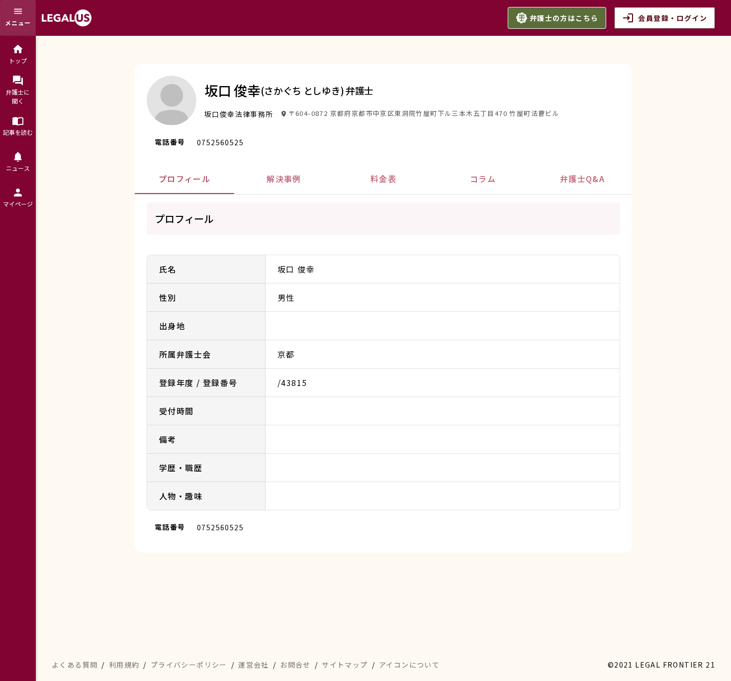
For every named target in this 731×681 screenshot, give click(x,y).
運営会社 (253, 665)
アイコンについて (409, 665)
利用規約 (124, 665)
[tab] (184, 179)
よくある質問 (74, 665)
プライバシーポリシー (189, 665)
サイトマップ (344, 665)
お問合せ (295, 665)
